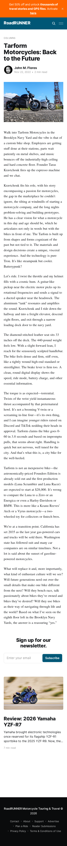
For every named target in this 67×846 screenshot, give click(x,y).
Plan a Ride (21, 826)
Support (39, 821)
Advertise (53, 821)
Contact (14, 821)
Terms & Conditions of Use (45, 831)
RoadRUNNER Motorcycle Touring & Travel (32, 808)
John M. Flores (25, 68)
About (26, 821)
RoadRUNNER (17, 23)
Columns (9, 38)
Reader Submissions (44, 826)
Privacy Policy (18, 831)
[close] (63, 9)
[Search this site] (54, 23)
